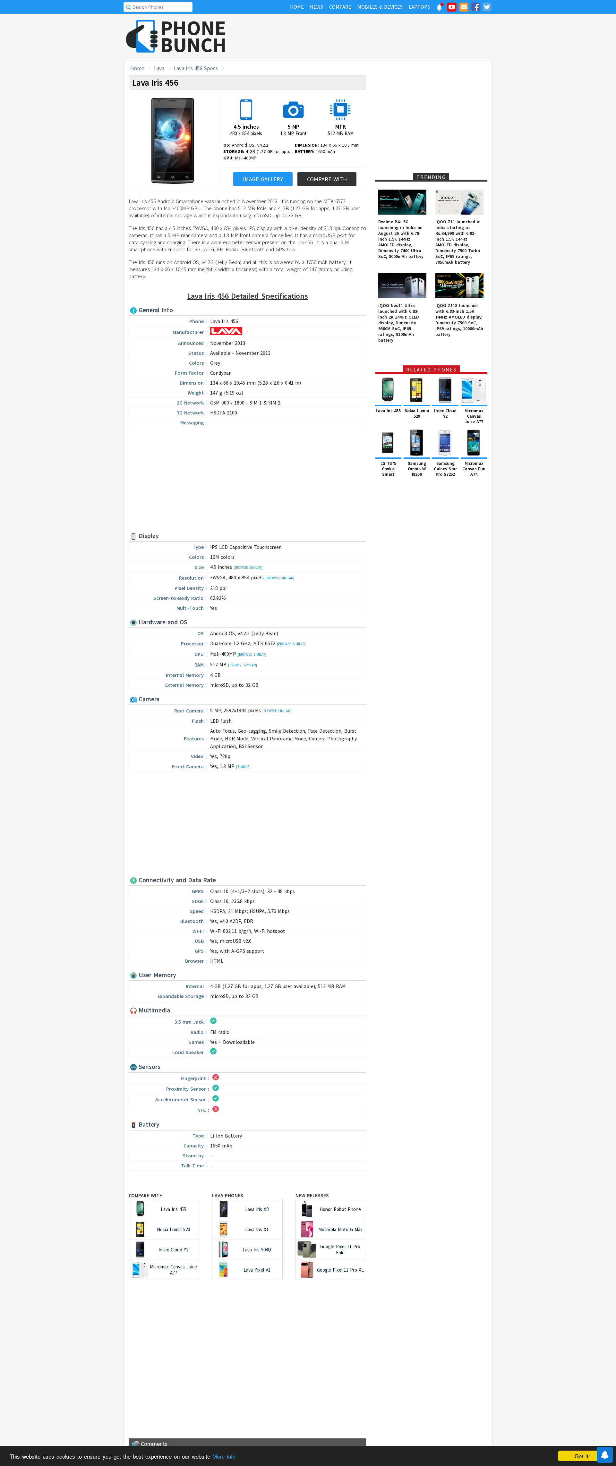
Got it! (582, 1456)
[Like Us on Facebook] (475, 8)
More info (223, 1456)
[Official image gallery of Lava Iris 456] (173, 141)
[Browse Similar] (248, 567)
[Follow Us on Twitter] (486, 8)
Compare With (327, 179)
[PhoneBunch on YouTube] (452, 9)
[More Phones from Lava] (226, 333)
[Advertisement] (375, 36)
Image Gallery (263, 179)
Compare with (146, 1195)
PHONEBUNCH (193, 36)
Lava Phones (227, 1195)
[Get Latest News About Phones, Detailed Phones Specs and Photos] (142, 36)
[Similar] (243, 766)
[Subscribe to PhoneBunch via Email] (464, 8)
